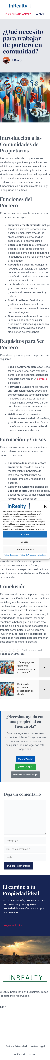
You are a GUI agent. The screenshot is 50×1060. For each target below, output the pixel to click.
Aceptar (25, 534)
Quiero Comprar (25, 766)
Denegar (25, 542)
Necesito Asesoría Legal (25, 774)
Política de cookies (11, 555)
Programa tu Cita (10, 1021)
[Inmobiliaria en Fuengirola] (18, 5)
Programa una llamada (18, 14)
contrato (42, 378)
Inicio (3, 1014)
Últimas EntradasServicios (10, 1029)
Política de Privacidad (28, 555)
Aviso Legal (42, 555)
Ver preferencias (25, 549)
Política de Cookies (25, 1054)
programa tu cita (12, 925)
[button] (45, 506)
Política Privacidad (16, 1046)
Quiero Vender (25, 759)
